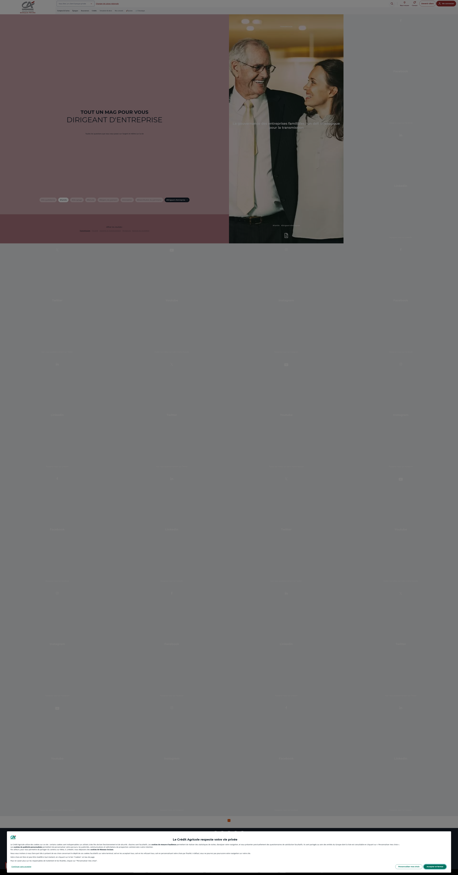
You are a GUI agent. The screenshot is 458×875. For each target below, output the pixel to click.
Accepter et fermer (435, 867)
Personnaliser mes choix (408, 867)
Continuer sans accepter (21, 866)
